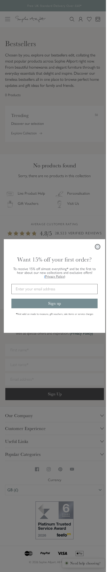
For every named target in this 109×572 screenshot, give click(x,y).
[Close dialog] (97, 246)
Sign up (54, 303)
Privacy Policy (55, 276)
